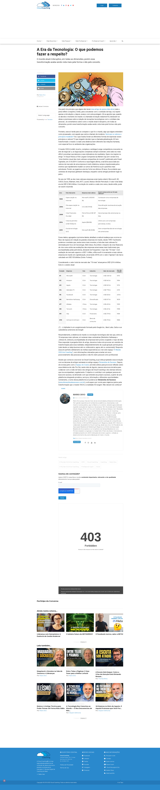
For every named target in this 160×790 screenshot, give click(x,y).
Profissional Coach (98, 41)
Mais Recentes (51, 41)
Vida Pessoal (66, 41)
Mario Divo (79, 394)
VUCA (98, 467)
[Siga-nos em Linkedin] (64, 5)
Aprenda (113, 41)
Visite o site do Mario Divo (82, 398)
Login (102, 5)
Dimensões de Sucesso (107, 362)
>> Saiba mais (41, 774)
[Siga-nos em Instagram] (67, 5)
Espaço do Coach (82, 365)
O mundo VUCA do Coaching (69, 462)
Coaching (103, 462)
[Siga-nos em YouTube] (69, 5)
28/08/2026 (56, 5)
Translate (49, 119)
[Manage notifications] (4, 780)
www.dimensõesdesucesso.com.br (72, 382)
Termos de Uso (64, 767)
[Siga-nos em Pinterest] (73, 5)
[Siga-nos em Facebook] (62, 5)
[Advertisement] (80, 24)
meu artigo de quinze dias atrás (102, 109)
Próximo (83, 642)
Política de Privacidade (66, 765)
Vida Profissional (81, 41)
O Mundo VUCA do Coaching (69, 467)
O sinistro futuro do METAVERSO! (79, 634)
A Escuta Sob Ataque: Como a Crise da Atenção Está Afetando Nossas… (108, 674)
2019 (82, 462)
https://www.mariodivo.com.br (83, 438)
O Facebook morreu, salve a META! (109, 634)
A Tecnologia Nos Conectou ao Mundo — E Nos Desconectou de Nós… (79, 708)
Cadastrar (115, 5)
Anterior (77, 642)
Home (39, 41)
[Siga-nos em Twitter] (71, 5)
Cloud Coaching (92, 462)
